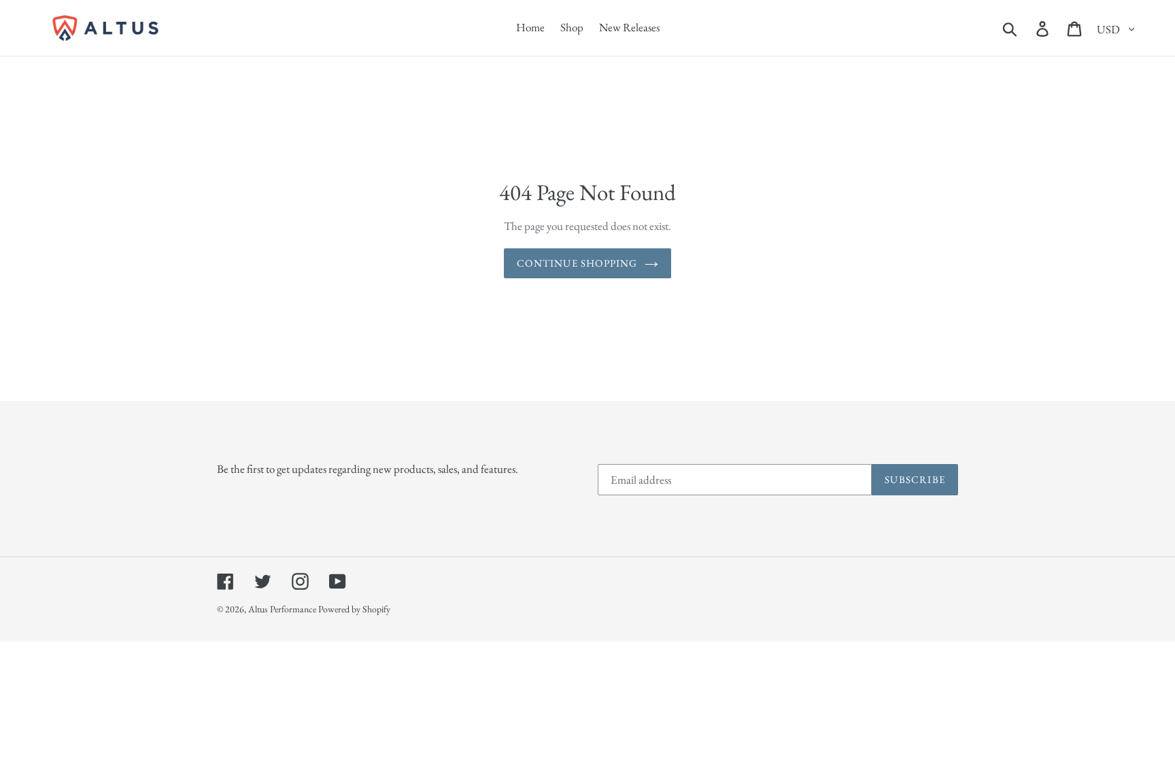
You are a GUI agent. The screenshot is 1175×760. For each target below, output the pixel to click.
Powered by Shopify (354, 609)
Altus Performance (282, 609)
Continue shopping (577, 263)
